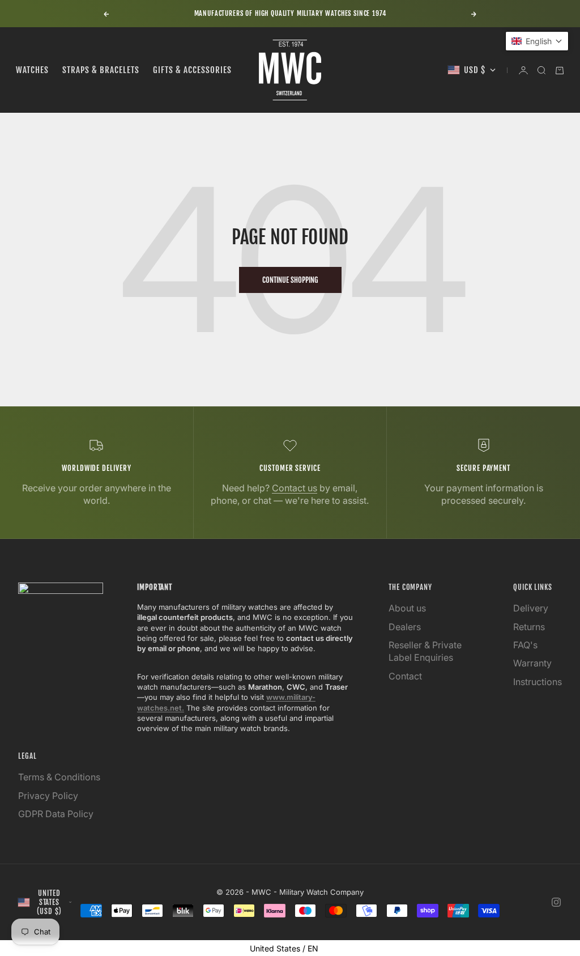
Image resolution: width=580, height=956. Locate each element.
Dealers (405, 626)
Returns (529, 626)
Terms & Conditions (59, 777)
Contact (405, 676)
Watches (32, 70)
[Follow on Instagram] (556, 902)
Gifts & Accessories (192, 70)
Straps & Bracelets (100, 70)
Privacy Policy (48, 795)
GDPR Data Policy (55, 813)
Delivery (530, 608)
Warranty (532, 663)
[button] (537, 41)
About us (407, 608)
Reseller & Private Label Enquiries (425, 651)
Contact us (294, 488)
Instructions (537, 681)
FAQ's (525, 645)
